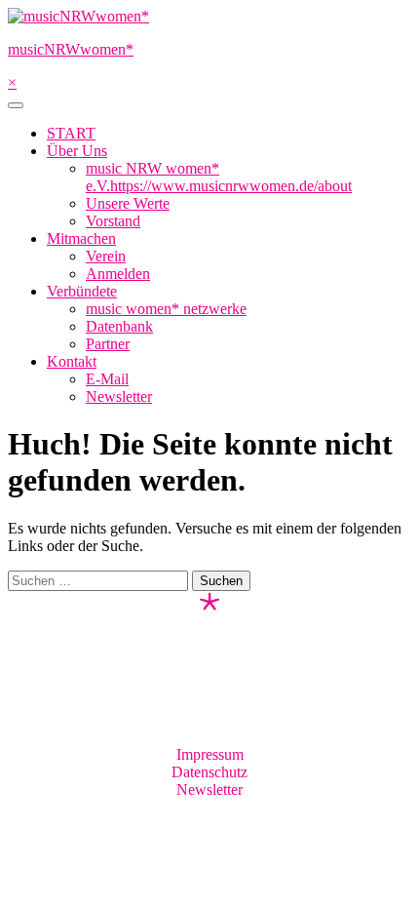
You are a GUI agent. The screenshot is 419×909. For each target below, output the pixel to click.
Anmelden (118, 273)
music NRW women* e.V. (219, 177)
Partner (108, 344)
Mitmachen (81, 238)
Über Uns (77, 150)
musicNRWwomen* (70, 49)
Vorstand (113, 221)
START (71, 133)
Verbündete (82, 291)
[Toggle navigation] (15, 105)
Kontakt (71, 361)
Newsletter (119, 396)
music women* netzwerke (166, 308)
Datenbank (119, 326)
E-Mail (107, 379)
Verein (106, 256)
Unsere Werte (128, 203)
